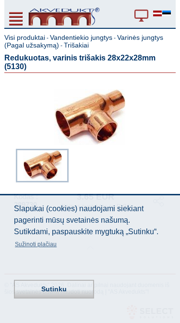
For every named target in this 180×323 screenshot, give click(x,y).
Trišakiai (76, 45)
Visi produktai (24, 37)
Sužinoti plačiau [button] (36, 244)
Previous (11, 164)
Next (169, 164)
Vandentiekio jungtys (81, 37)
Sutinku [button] (54, 289)
